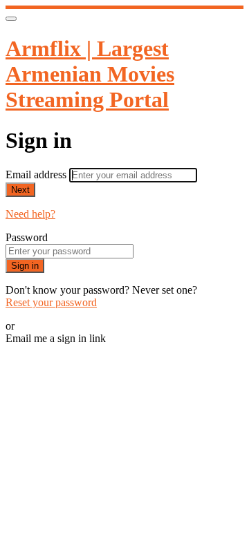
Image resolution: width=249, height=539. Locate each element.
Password (27, 237)
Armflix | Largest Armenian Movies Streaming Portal (90, 74)
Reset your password (51, 302)
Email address (37, 174)
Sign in (25, 266)
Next (20, 190)
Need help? (30, 214)
